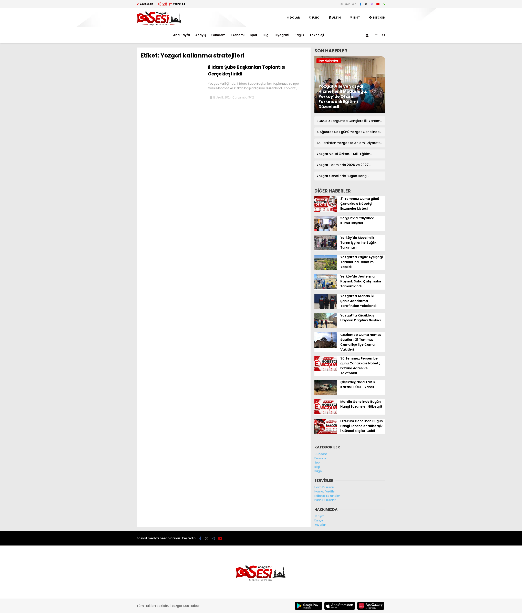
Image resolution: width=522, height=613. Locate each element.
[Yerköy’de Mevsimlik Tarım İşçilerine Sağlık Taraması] (325, 249)
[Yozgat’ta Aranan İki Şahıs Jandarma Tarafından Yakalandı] (325, 308)
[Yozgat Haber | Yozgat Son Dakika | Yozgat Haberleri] (159, 25)
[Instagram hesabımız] (372, 4)
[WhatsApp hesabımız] (384, 4)
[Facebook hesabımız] (360, 4)
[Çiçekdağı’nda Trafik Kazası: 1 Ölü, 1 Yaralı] (325, 394)
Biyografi (282, 35)
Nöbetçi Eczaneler (327, 496)
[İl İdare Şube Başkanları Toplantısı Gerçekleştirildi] (173, 95)
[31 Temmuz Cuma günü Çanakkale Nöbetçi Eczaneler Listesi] (325, 211)
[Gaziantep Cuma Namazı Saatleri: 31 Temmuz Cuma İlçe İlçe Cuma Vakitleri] (325, 347)
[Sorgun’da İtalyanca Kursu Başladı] (325, 230)
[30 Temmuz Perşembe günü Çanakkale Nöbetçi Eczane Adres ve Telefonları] (325, 370)
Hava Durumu (324, 487)
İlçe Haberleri (329, 61)
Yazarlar (320, 525)
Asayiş (200, 35)
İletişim (319, 516)
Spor (253, 35)
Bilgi (266, 35)
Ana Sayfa (181, 35)
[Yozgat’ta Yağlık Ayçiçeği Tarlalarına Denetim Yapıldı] (325, 269)
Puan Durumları (325, 500)
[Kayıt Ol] (368, 35)
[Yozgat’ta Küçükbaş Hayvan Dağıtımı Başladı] (325, 327)
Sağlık (299, 35)
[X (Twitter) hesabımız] (366, 4)
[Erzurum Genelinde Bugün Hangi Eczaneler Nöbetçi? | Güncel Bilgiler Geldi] (325, 433)
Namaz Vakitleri (325, 491)
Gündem (218, 35)
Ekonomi (237, 35)
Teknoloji (317, 35)
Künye (318, 520)
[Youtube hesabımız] (378, 4)
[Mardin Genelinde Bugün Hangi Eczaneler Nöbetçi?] (325, 413)
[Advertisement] (116, 109)
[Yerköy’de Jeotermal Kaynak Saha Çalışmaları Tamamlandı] (325, 288)
